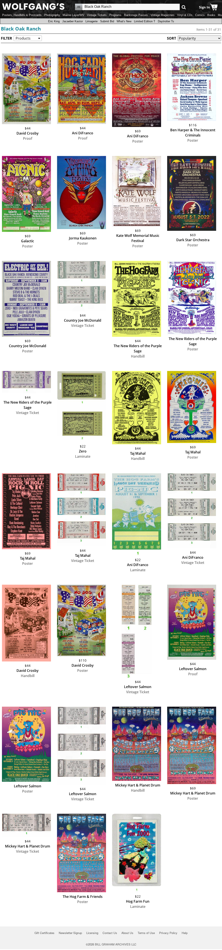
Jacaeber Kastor (72, 21)
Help (185, 933)
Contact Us (110, 933)
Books (211, 15)
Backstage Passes (136, 15)
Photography (52, 15)
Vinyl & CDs (185, 15)
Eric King (54, 21)
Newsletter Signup (70, 933)
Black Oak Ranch (21, 28)
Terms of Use (146, 933)
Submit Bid (107, 21)
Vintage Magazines (162, 15)
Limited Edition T (144, 21)
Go (184, 7)
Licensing (92, 933)
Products (23, 38)
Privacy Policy (168, 933)
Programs (115, 15)
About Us (127, 933)
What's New (124, 21)
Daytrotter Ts (166, 21)
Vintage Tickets (97, 15)
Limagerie (91, 21)
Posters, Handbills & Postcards (22, 15)
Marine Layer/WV (73, 15)
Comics (200, 15)
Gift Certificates (44, 933)
